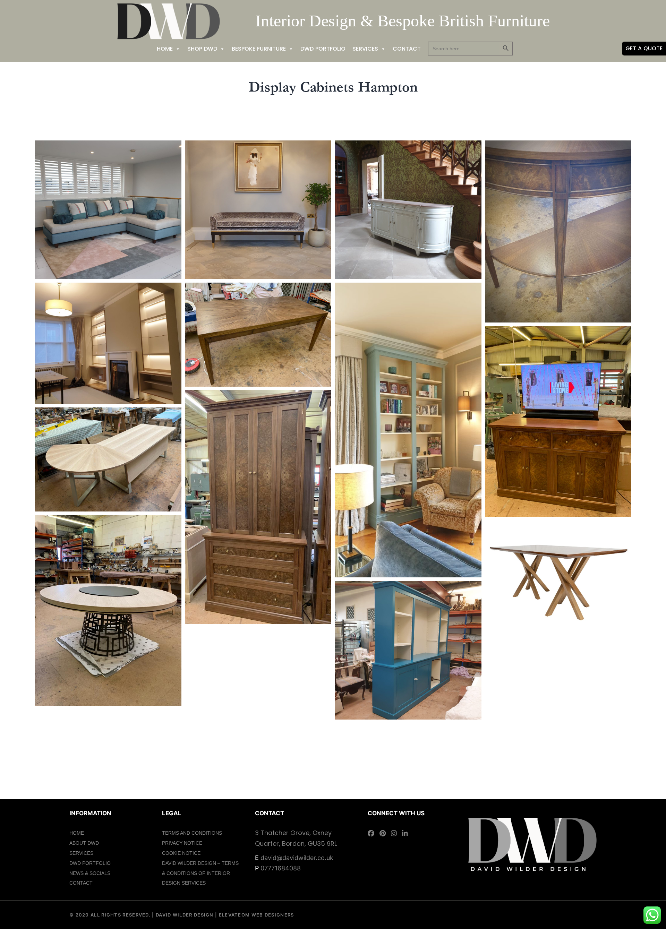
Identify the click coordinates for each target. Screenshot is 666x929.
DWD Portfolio (322, 49)
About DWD (84, 843)
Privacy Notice (182, 843)
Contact (407, 49)
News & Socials (89, 873)
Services (365, 49)
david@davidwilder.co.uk (297, 857)
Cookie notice (181, 853)
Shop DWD (202, 49)
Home (165, 49)
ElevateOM (233, 915)
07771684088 (281, 868)
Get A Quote (644, 48)
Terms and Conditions (192, 833)
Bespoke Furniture (259, 49)
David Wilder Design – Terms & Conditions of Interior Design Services (200, 873)
